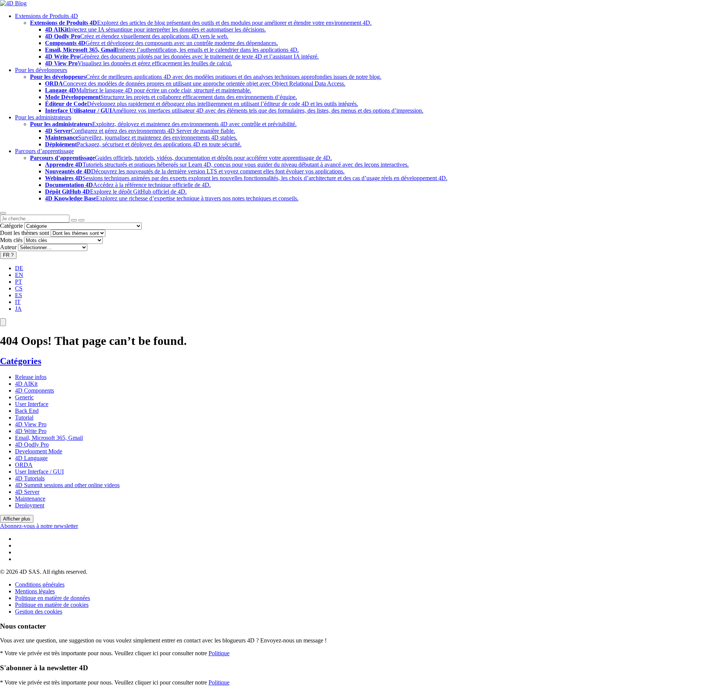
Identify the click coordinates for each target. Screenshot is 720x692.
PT (18, 281)
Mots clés (11, 240)
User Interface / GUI (39, 471)
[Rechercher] (81, 220)
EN (19, 275)
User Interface (31, 404)
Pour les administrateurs (43, 117)
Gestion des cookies (38, 611)
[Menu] (3, 322)
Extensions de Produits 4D (46, 16)
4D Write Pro (30, 431)
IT (18, 302)
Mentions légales (35, 591)
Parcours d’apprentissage (44, 151)
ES (18, 295)
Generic (24, 397)
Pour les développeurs (41, 70)
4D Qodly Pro (32, 444)
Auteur (8, 247)
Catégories (20, 361)
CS (18, 288)
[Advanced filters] (74, 220)
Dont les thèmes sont (24, 233)
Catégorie (11, 226)
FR (8, 255)
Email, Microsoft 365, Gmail (49, 438)
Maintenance (30, 498)
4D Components (34, 390)
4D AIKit (26, 384)
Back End (27, 411)
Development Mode (38, 451)
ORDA (24, 465)
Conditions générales (39, 584)
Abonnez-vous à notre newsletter (39, 526)
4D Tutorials (30, 478)
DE (19, 268)
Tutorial (24, 417)
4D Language (31, 458)
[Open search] (3, 213)
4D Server (27, 492)
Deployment (29, 505)
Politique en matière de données (52, 598)
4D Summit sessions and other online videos (67, 485)
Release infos (30, 377)
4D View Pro (30, 424)
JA (18, 308)
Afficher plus (16, 519)
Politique (219, 653)
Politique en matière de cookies (51, 605)
